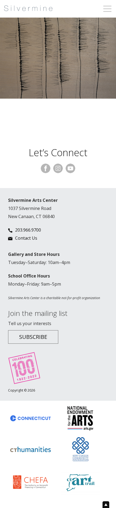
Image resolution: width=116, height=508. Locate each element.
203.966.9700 (28, 230)
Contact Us (26, 238)
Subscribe (33, 336)
